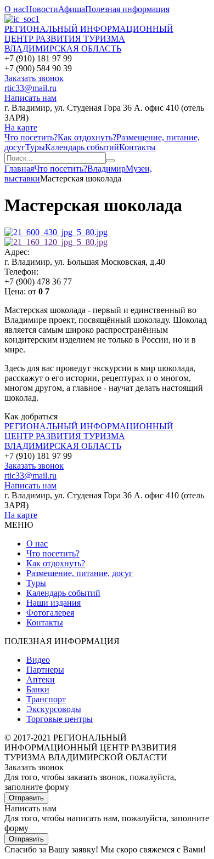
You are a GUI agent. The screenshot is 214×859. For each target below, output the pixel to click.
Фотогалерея (50, 612)
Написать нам (30, 98)
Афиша (71, 9)
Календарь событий (82, 147)
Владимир (106, 168)
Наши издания (53, 602)
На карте (20, 127)
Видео (38, 659)
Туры (35, 147)
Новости (42, 9)
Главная (19, 168)
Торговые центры (59, 719)
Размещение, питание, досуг (79, 573)
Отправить (26, 798)
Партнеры (45, 669)
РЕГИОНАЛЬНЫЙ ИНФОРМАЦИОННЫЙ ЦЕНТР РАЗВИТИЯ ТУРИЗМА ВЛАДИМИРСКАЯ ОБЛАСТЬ (88, 38)
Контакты (137, 147)
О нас (15, 9)
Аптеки (40, 679)
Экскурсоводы (53, 709)
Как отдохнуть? (87, 137)
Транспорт (46, 699)
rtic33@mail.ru (30, 88)
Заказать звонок (34, 78)
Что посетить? (31, 137)
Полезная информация (127, 9)
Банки (37, 689)
